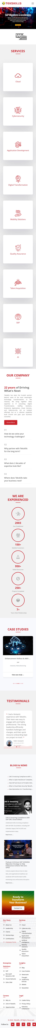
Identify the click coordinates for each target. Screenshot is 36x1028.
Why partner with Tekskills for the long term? (17, 450)
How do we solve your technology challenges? (17, 435)
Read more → (9, 834)
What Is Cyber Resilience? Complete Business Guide (21, 780)
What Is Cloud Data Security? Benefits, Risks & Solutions (21, 786)
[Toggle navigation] (33, 3)
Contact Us (18, 908)
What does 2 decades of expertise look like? (17, 464)
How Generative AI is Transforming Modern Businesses (21, 789)
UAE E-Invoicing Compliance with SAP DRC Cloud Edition (21, 776)
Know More (11, 423)
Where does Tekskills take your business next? (17, 479)
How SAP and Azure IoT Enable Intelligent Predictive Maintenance (21, 783)
